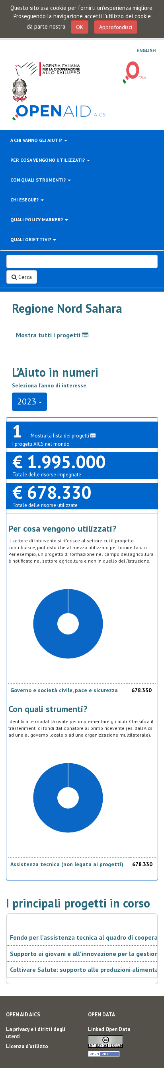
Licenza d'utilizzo (27, 1046)
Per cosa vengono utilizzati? (48, 160)
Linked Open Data (109, 1029)
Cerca (24, 277)
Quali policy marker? (37, 219)
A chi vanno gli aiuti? (36, 140)
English (146, 50)
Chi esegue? (25, 200)
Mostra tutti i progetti (49, 335)
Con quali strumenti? (38, 180)
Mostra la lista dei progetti (60, 435)
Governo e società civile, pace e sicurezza (64, 690)
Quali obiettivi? (31, 239)
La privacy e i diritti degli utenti (35, 1033)
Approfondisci (115, 27)
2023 (28, 401)
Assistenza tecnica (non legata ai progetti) (66, 864)
